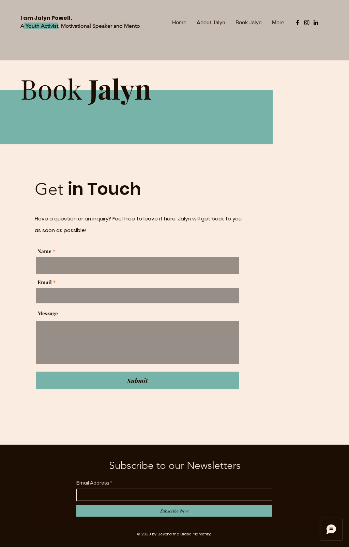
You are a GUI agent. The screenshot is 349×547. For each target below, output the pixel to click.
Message (47, 313)
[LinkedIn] (316, 22)
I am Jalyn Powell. (46, 18)
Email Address (92, 483)
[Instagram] (306, 22)
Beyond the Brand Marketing (184, 534)
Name (44, 251)
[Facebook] (297, 22)
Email (44, 282)
